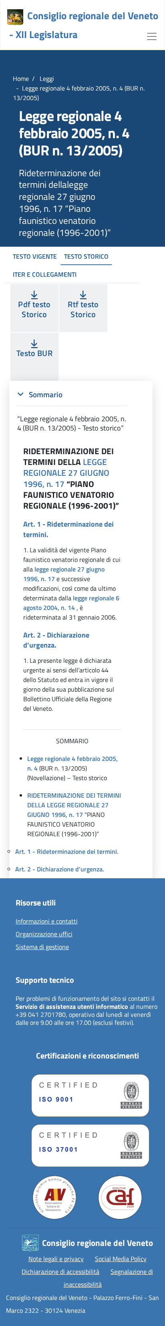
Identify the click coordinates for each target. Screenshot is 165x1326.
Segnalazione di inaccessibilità (108, 1278)
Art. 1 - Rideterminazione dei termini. (67, 851)
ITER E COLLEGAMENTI (44, 274)
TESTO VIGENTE (35, 256)
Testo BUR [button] (34, 353)
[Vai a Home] (15, 17)
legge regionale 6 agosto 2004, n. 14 (71, 602)
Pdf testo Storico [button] (34, 309)
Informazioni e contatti (47, 921)
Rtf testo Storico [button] (83, 309)
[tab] (72, 411)
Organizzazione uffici (44, 934)
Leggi (46, 78)
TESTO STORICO (86, 256)
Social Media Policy (121, 1259)
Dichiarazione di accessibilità (60, 1271)
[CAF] (120, 1197)
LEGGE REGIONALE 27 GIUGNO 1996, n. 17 (66, 472)
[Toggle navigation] (152, 35)
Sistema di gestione (42, 947)
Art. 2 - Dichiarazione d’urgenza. (59, 869)
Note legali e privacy (56, 1259)
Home (21, 78)
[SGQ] (87, 1093)
